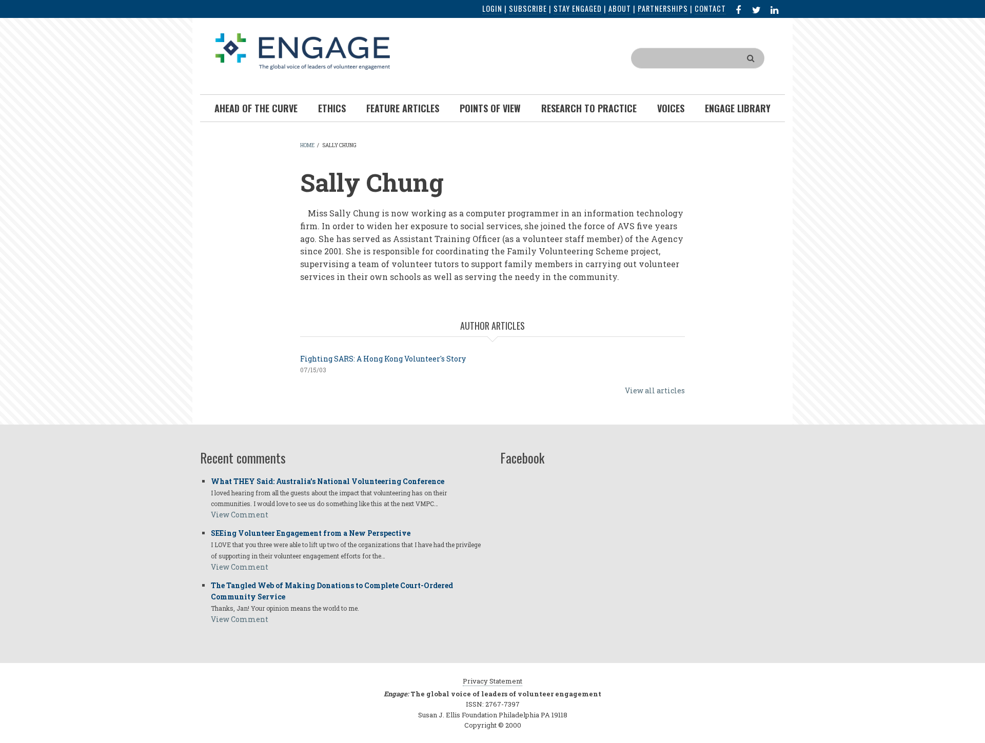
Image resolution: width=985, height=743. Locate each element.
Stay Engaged (578, 8)
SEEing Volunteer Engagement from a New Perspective (310, 533)
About (619, 8)
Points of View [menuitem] (490, 108)
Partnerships (663, 8)
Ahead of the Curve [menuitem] (256, 108)
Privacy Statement (492, 681)
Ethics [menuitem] (332, 108)
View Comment (239, 514)
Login (492, 8)
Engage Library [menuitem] (738, 108)
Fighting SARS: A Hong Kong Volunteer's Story (383, 359)
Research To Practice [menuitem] (589, 108)
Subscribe (528, 8)
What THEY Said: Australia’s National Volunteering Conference (327, 481)
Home (307, 145)
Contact (710, 8)
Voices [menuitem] (670, 108)
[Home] (302, 50)
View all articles (655, 390)
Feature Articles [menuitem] (402, 108)
